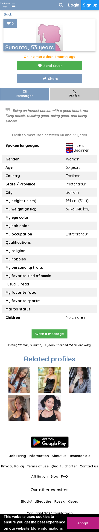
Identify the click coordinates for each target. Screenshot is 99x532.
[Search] (61, 5)
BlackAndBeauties (36, 501)
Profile (74, 96)
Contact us (89, 466)
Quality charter (64, 466)
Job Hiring (17, 456)
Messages (24, 96)
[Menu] (13, 5)
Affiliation (39, 476)
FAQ (64, 476)
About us (59, 456)
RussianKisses (66, 501)
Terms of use (38, 466)
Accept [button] (82, 523)
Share (53, 78)
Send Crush (53, 65)
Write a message (49, 334)
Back (8, 14)
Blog (54, 476)
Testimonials (79, 456)
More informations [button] (47, 528)
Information (39, 456)
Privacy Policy (12, 466)
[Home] (5, 5)
